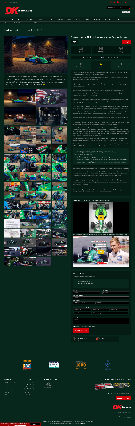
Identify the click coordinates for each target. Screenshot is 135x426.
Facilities (97, 19)
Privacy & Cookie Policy (20, 425)
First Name (75, 290)
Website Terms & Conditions (30, 388)
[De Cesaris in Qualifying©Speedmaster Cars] (59, 233)
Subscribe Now (123, 398)
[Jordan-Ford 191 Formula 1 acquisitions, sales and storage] (28, 130)
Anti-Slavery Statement (29, 394)
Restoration (30, 19)
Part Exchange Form (83, 339)
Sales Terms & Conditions (29, 382)
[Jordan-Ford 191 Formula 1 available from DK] (20, 98)
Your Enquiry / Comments (79, 317)
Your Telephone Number (79, 300)
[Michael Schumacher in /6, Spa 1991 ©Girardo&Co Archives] (51, 98)
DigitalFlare (82, 423)
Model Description (81, 67)
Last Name (105, 290)
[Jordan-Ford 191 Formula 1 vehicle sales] (59, 130)
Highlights (121, 67)
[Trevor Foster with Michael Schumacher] (44, 223)
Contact (118, 19)
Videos (78, 19)
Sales (19, 19)
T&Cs (106, 339)
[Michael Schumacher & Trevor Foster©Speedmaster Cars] (28, 233)
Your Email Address (78, 295)
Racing (60, 19)
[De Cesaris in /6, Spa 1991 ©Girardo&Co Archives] (44, 242)
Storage (107, 19)
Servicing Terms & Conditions (30, 386)
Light (126, 12)
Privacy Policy (91, 326)
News (69, 19)
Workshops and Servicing (10, 382)
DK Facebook (8, 392)
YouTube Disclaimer (28, 392)
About (87, 19)
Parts (51, 19)
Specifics (101, 67)
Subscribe (110, 393)
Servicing (42, 19)
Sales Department (8, 386)
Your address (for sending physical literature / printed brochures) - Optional (92, 307)
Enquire (127, 42)
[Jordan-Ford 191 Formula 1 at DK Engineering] (51, 116)
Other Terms (26, 390)
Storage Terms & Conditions (30, 384)
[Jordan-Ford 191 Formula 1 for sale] (20, 116)
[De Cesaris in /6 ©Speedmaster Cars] (28, 242)
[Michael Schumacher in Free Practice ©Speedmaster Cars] (28, 223)
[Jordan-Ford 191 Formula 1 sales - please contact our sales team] (12, 186)
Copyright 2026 (54, 423)
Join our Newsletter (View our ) (85, 326)
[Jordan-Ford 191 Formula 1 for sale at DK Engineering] (36, 54)
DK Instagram (8, 394)
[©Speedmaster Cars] (59, 223)
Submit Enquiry (81, 330)
